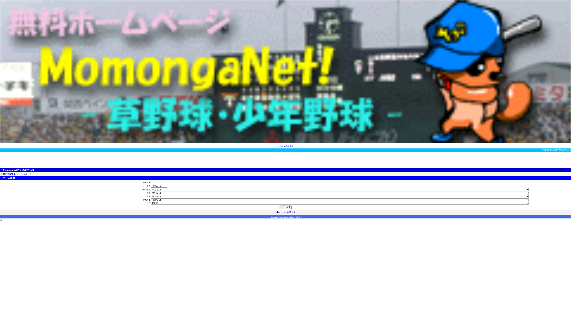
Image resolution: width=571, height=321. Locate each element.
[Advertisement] (285, 159)
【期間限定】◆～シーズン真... (15, 174)
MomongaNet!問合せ (286, 212)
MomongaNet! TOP (285, 146)
